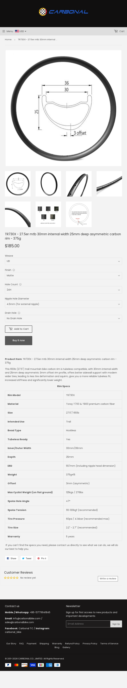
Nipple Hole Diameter (17, 298)
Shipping (44, 643)
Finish (8, 270)
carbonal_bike (13, 632)
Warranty (57, 643)
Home (8, 39)
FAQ (21, 643)
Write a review (108, 578)
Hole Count (11, 284)
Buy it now (19, 340)
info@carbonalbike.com (27, 618)
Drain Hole (11, 313)
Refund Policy (72, 643)
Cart (122, 31)
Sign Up (116, 624)
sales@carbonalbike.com (19, 622)
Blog (57, 647)
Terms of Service (109, 643)
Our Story (11, 643)
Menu (10, 31)
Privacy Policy (90, 643)
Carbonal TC (26, 628)
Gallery (66, 647)
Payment (31, 643)
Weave (9, 255)
